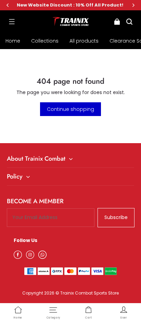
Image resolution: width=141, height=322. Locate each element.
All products (84, 40)
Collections (45, 40)
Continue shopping (70, 109)
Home (12, 40)
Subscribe (116, 217)
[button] (11, 21)
